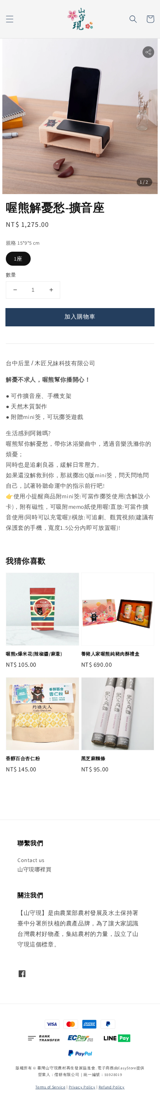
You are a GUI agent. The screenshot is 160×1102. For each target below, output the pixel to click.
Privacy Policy (82, 1087)
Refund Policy (112, 1087)
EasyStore (127, 1067)
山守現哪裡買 (34, 869)
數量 (11, 275)
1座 (18, 258)
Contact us (31, 860)
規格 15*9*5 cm (23, 243)
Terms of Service (50, 1087)
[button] (9, 19)
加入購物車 (80, 316)
